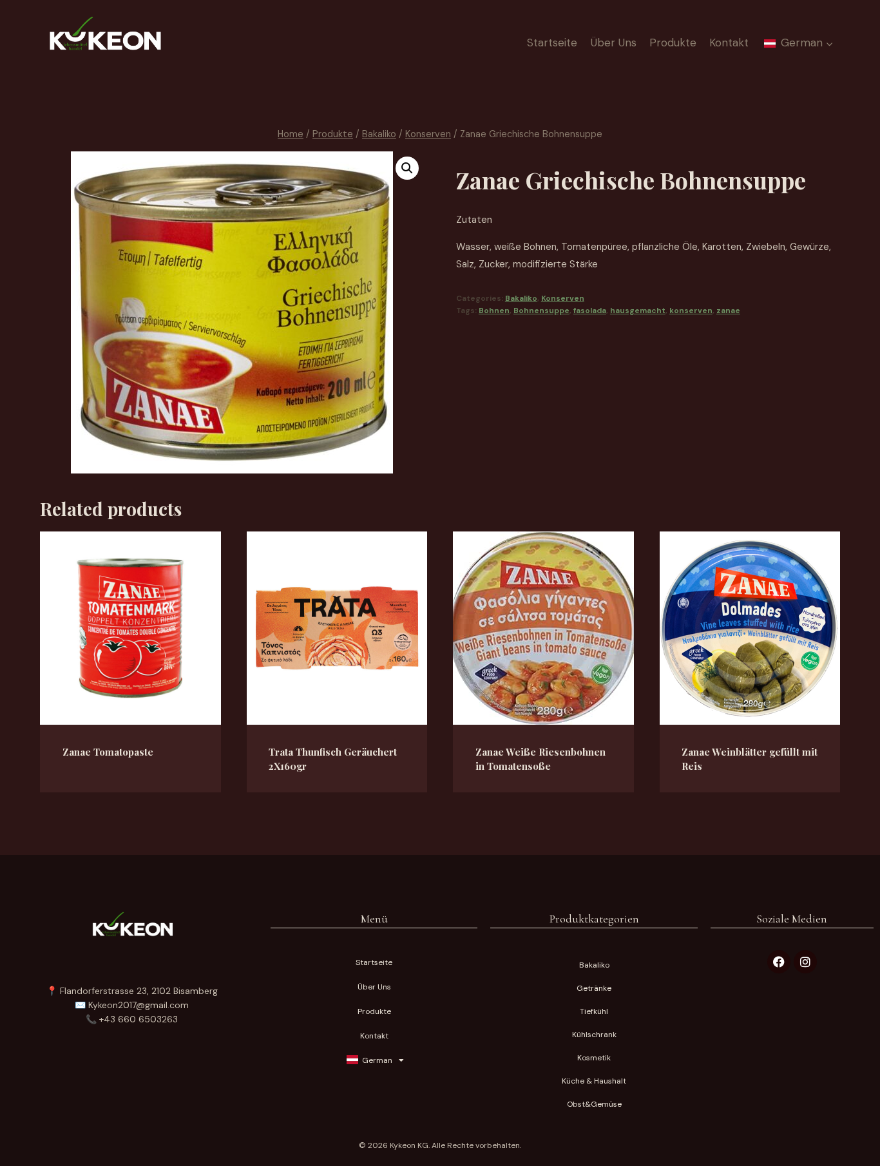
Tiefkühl (594, 1011)
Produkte (672, 42)
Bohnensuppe (541, 310)
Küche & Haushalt (594, 1081)
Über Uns (613, 42)
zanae (728, 310)
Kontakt (729, 42)
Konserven (562, 298)
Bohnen (494, 310)
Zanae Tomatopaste (107, 751)
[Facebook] (778, 961)
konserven (691, 310)
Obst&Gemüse (594, 1104)
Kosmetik (594, 1058)
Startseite (552, 42)
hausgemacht (637, 310)
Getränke (594, 988)
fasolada (589, 310)
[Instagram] (805, 961)
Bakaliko (521, 298)
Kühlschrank (594, 1034)
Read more (102, 790)
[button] (407, 168)
